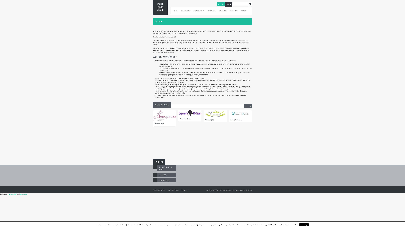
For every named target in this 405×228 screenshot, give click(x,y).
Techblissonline (23, 194)
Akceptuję (304, 225)
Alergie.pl (209, 120)
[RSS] (223, 4)
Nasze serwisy (185, 10)
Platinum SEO (12, 194)
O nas (175, 10)
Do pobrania (173, 190)
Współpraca (211, 10)
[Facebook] (219, 4)
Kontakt (243, 10)
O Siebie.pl (236, 120)
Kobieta (185, 119)
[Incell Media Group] (160, 6)
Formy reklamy (199, 10)
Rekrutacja (234, 10)
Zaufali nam (222, 10)
